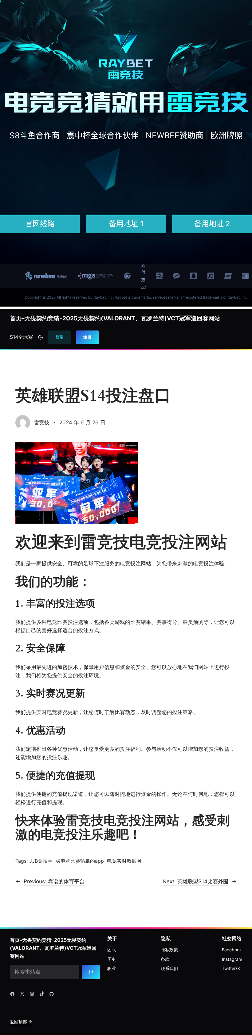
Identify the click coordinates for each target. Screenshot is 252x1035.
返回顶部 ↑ (21, 1021)
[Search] (91, 972)
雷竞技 (41, 422)
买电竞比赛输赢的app (80, 861)
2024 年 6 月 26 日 (82, 422)
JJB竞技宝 (41, 861)
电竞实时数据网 (124, 861)
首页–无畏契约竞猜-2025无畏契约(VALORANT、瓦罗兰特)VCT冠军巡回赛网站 (115, 318)
